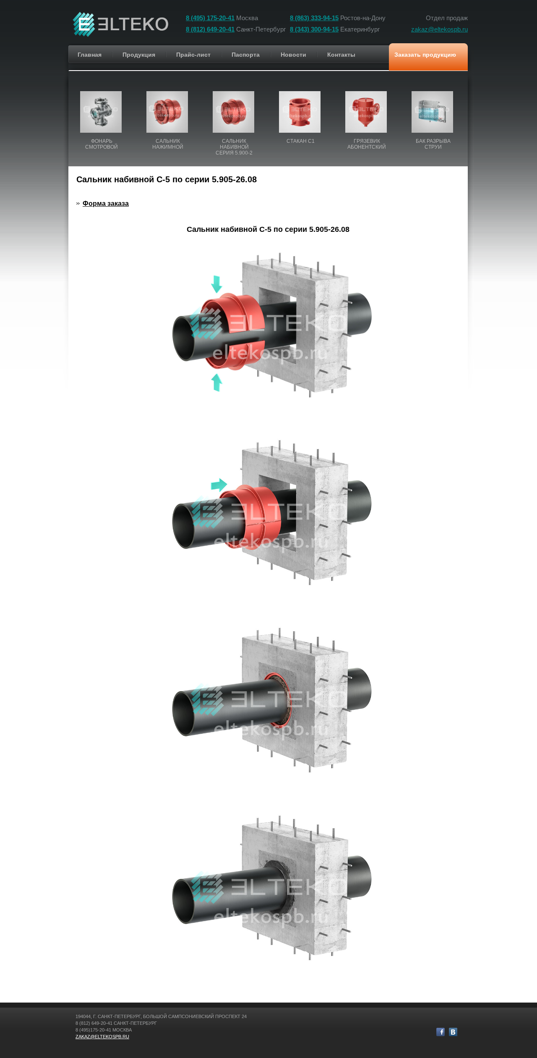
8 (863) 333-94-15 (314, 17)
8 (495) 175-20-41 (210, 17)
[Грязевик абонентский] (366, 107)
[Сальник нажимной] (167, 107)
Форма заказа (106, 203)
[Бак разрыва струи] (433, 107)
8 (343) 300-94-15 (314, 29)
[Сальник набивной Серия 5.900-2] (234, 107)
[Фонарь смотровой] (101, 107)
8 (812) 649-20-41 (210, 29)
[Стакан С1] (300, 107)
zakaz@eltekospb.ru (439, 29)
